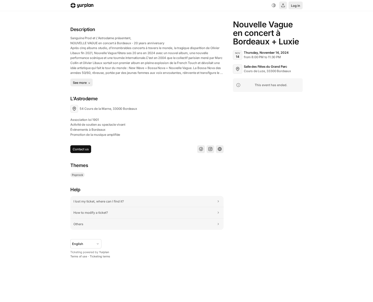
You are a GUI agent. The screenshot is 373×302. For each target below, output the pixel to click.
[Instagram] (210, 149)
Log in (295, 6)
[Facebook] (201, 149)
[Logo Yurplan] (81, 6)
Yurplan (104, 252)
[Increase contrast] (274, 5)
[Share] (283, 5)
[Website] (220, 149)
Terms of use (78, 256)
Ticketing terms (100, 256)
